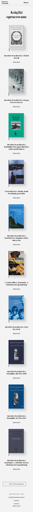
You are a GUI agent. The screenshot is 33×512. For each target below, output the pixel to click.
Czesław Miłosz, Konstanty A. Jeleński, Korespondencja (16, 283)
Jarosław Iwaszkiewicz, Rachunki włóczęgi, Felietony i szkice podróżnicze (16, 146)
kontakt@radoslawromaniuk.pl (16, 497)
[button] (14, 484)
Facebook (16, 500)
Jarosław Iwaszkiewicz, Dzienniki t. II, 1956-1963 (16, 417)
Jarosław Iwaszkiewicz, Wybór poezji (16, 56)
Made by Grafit (16, 506)
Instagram (16, 503)
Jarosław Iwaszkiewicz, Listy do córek (16, 328)
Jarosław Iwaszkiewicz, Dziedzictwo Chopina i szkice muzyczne (16, 237)
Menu (26, 3)
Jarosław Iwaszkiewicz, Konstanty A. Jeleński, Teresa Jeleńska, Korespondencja (16, 462)
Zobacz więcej (16, 62)
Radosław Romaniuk (5, 2)
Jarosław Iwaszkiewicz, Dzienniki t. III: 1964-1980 (16, 372)
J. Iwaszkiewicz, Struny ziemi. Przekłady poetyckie (16, 192)
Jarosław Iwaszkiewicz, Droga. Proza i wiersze (16, 101)
